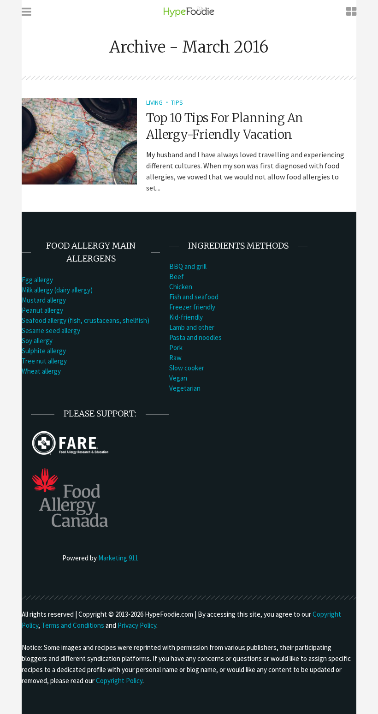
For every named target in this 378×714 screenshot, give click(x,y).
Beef (176, 276)
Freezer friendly (192, 307)
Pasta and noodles (195, 337)
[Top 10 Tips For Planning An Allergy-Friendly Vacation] (79, 140)
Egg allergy (37, 279)
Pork (176, 347)
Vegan (178, 378)
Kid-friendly (186, 317)
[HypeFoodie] (189, 11)
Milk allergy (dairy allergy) (57, 290)
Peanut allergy (42, 310)
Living (154, 102)
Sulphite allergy (44, 350)
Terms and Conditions (72, 625)
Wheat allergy (41, 371)
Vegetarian (185, 388)
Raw (175, 357)
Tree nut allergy (44, 361)
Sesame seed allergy (51, 330)
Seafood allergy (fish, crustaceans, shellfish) (85, 320)
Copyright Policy (119, 680)
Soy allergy (37, 340)
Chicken (180, 286)
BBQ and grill (188, 266)
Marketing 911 (118, 557)
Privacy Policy (137, 625)
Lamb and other (191, 327)
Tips (177, 102)
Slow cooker (186, 367)
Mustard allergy (44, 300)
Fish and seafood (194, 296)
